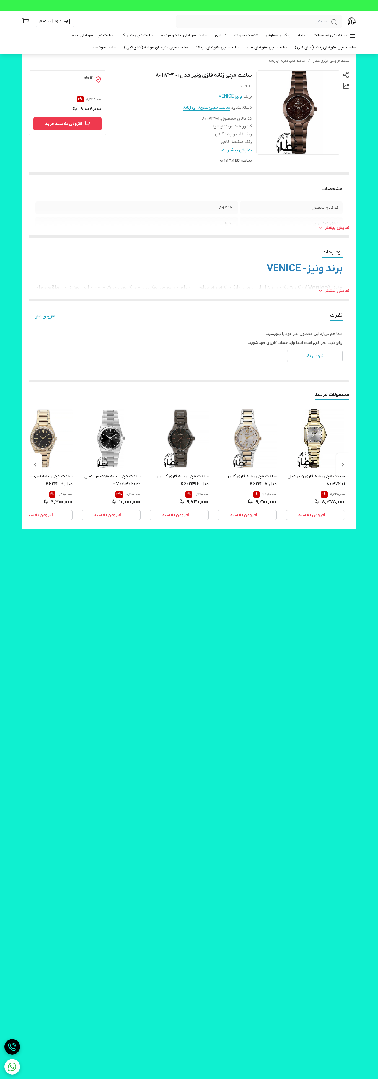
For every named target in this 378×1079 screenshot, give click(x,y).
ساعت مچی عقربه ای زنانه (287, 61)
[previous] (342, 464)
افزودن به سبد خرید (63, 124)
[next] (35, 464)
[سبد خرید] (25, 21)
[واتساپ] (12, 1067)
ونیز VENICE (230, 96)
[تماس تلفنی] (12, 1047)
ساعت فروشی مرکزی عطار (331, 61)
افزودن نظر (45, 316)
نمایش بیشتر (337, 227)
